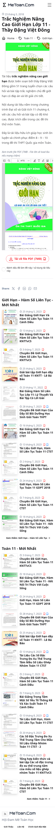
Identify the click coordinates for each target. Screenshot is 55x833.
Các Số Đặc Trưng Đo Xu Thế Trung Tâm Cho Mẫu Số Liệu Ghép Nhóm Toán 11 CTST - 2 (36, 741)
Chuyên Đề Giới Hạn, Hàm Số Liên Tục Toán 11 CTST (36, 504)
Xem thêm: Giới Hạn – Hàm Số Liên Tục (26, 537)
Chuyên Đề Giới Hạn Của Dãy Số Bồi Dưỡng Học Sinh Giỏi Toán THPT (36, 413)
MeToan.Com (22, 813)
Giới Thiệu (8, 826)
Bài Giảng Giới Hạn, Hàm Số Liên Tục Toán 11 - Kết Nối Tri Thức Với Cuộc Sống (36, 525)
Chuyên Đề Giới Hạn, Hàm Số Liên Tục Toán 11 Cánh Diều (36, 468)
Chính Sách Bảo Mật (37, 826)
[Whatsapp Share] (30, 288)
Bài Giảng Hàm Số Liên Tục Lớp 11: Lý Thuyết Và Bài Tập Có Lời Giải (36, 394)
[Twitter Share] (13, 288)
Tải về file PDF (28, 259)
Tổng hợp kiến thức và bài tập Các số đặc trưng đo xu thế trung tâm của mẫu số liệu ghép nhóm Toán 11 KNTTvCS (36, 765)
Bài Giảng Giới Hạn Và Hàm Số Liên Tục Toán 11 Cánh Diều (36, 318)
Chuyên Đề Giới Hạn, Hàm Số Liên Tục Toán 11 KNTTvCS (36, 356)
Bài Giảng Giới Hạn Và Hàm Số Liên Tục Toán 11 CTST (36, 432)
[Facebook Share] (19, 288)
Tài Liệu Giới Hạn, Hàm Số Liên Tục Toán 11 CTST (36, 449)
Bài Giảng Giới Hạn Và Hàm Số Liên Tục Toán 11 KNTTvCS (36, 337)
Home (10, 38)
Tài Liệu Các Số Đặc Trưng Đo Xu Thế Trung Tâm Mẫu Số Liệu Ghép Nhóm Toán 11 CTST (35, 660)
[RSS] (5, 813)
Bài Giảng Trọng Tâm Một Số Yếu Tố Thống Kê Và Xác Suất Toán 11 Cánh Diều (36, 702)
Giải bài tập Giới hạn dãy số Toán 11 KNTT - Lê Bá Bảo (36, 375)
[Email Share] (35, 288)
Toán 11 (28, 38)
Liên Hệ (20, 826)
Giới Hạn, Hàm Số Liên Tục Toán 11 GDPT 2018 (35, 486)
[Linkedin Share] (24, 288)
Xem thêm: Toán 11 (37, 798)
